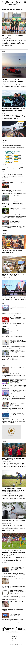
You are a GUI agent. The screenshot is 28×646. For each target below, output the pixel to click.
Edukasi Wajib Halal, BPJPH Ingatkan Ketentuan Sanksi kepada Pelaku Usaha (18, 368)
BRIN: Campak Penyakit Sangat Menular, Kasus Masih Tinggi (16, 602)
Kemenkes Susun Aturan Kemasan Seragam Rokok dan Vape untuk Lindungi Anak (18, 591)
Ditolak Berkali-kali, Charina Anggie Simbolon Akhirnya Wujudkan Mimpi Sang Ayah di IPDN (17, 351)
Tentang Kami (14, 636)
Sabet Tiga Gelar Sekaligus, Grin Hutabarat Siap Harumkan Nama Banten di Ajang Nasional (18, 341)
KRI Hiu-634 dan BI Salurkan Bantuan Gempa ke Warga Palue (12, 251)
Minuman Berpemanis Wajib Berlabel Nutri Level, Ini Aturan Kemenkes (17, 614)
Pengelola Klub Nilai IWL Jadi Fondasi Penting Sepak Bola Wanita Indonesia (14, 521)
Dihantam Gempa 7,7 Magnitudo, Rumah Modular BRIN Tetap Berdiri (18, 196)
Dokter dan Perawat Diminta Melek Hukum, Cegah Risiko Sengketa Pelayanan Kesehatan (17, 568)
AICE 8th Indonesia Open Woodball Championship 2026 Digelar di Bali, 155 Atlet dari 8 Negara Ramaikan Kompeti (14, 490)
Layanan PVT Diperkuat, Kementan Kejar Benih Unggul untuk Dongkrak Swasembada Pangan (18, 380)
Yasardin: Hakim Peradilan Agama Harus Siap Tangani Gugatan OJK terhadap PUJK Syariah (14, 298)
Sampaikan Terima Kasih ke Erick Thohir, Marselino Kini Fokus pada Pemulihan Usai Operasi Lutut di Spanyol (13, 552)
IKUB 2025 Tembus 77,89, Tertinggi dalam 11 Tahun (14, 168)
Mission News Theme (10, 644)
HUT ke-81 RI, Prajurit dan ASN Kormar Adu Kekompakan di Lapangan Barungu (18, 306)
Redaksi (14, 638)
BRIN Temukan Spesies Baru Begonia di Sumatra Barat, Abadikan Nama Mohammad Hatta (18, 210)
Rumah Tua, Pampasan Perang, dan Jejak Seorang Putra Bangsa (18, 329)
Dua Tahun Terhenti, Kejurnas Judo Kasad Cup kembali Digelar (14, 36)
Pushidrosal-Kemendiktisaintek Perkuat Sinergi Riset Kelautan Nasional (18, 221)
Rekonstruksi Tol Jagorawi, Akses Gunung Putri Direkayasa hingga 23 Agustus (17, 415)
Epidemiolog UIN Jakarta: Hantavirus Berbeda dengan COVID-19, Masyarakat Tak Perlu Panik (18, 580)
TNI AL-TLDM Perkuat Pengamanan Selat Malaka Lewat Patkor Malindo (13, 275)
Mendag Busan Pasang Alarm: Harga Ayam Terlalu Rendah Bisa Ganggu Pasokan (17, 403)
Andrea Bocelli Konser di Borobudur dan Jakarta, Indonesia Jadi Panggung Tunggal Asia (18, 392)
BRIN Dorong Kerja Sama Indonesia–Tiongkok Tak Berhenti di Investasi (17, 183)
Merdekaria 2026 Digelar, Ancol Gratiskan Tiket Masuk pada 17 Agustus (18, 318)
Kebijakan (14, 640)
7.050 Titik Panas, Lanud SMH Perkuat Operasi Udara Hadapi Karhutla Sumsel (12, 80)
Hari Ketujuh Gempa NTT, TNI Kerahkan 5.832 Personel (13, 139)
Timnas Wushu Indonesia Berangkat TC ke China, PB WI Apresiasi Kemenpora (13, 459)
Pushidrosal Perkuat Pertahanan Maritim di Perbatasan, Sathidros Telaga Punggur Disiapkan (13, 110)
